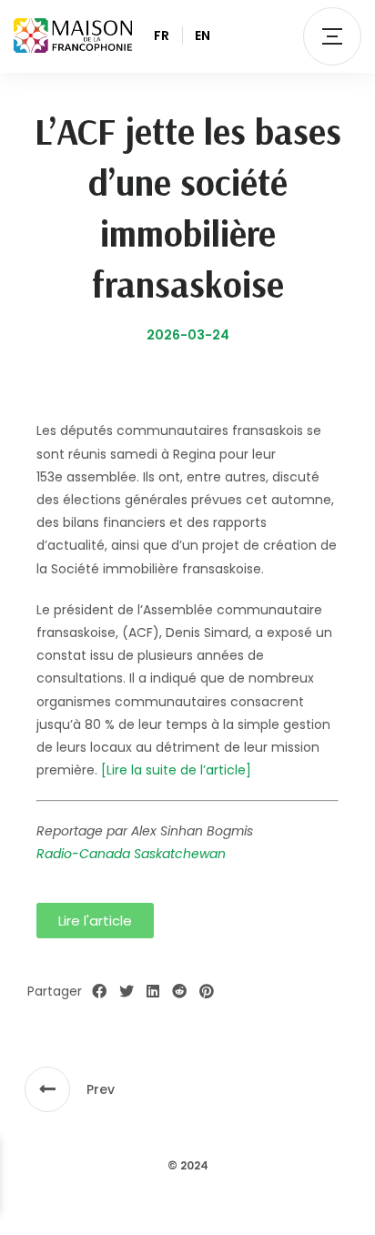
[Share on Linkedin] (153, 992)
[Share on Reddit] (179, 992)
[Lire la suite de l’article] (176, 770)
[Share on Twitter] (126, 992)
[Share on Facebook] (99, 992)
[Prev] (47, 1089)
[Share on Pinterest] (206, 992)
